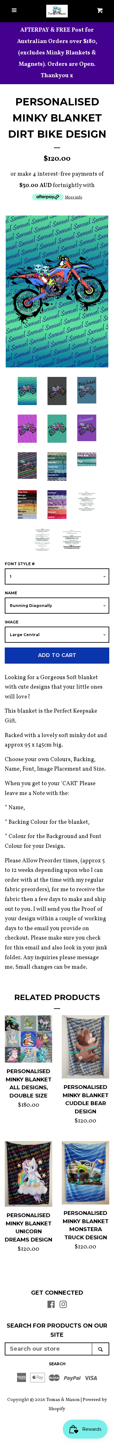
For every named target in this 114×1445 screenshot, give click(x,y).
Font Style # (20, 563)
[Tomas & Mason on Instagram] (63, 1306)
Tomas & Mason (63, 1400)
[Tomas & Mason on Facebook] (51, 1306)
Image (11, 622)
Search (57, 1363)
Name (11, 593)
